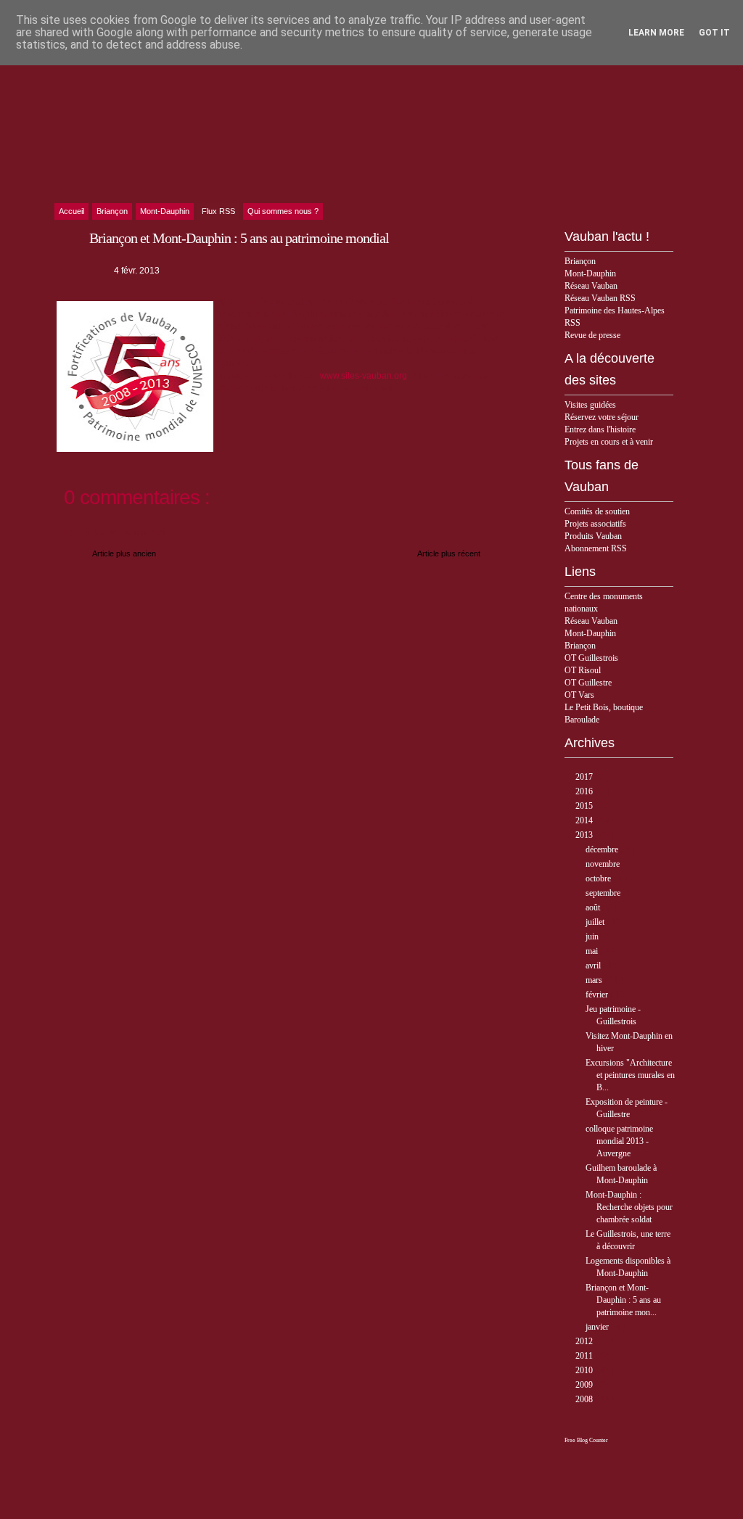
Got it (714, 33)
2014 (585, 820)
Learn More (656, 33)
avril (594, 965)
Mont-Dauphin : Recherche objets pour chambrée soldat (629, 1207)
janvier (598, 1327)
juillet (596, 922)
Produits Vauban (593, 536)
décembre (603, 849)
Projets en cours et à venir (609, 442)
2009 (585, 1385)
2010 (585, 1370)
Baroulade (582, 720)
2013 (585, 835)
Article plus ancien (124, 553)
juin (593, 936)
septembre (604, 893)
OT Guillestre (588, 683)
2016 (585, 791)
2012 (585, 1341)
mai (593, 951)
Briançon (580, 261)
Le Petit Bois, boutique (604, 707)
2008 (585, 1399)
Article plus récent (448, 553)
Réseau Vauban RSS (600, 298)
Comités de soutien (597, 511)
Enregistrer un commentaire (118, 532)
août (594, 907)
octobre (599, 878)
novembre (604, 864)
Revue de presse (592, 335)
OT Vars (579, 695)
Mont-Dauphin (590, 273)
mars (595, 980)
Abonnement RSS (596, 548)
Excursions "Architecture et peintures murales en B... (630, 1075)
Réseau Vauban (591, 286)
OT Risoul (583, 670)
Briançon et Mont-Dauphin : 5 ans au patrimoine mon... (623, 1300)
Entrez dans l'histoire (600, 429)
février (598, 994)
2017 (585, 777)
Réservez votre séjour (602, 417)
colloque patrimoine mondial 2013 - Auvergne (619, 1141)
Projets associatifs (595, 524)
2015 (585, 806)
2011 (585, 1356)
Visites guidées (590, 405)
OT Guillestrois (591, 658)
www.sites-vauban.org (363, 376)
